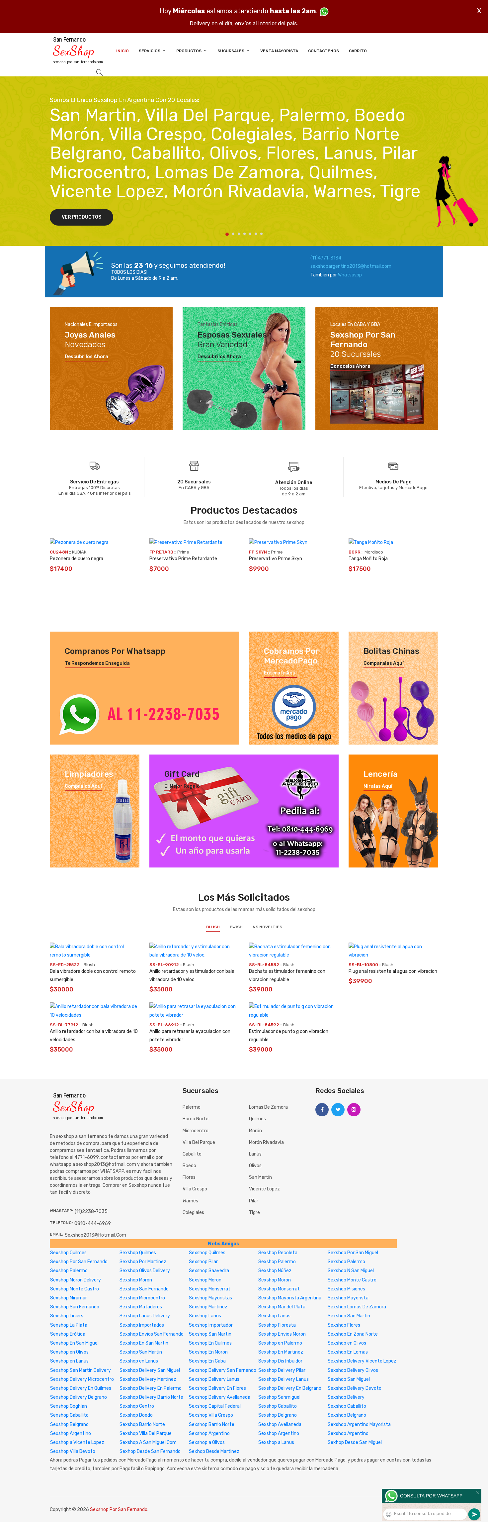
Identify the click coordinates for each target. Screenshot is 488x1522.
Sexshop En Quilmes (210, 1343)
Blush (213, 927)
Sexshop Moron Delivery (75, 1280)
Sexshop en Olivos (347, 1343)
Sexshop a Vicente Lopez (77, 1442)
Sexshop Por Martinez (143, 1262)
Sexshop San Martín (141, 1352)
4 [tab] (244, 234)
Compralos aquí (83, 786)
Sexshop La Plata (68, 1325)
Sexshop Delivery (346, 1397)
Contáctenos (323, 51)
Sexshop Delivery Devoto (354, 1388)
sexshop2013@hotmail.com (95, 1235)
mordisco (374, 552)
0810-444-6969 (92, 1223)
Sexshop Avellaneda (279, 1424)
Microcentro (195, 1131)
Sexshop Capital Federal (215, 1406)
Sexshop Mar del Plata (281, 1307)
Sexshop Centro (137, 1406)
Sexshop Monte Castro (352, 1280)
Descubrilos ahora (86, 357)
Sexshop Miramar (68, 1298)
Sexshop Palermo (277, 1262)
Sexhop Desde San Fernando (150, 1451)
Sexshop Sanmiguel (279, 1397)
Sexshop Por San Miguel (353, 1253)
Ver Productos (81, 217)
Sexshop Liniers (66, 1316)
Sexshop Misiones (346, 1289)
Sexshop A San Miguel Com (148, 1442)
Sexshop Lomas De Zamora (357, 1307)
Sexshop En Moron (208, 1352)
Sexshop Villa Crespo (211, 1415)
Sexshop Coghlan (68, 1406)
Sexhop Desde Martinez (214, 1451)
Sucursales (231, 51)
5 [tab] (250, 234)
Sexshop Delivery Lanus (214, 1379)
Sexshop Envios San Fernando (152, 1334)
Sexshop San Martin (349, 1316)
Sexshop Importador (211, 1325)
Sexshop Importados (142, 1325)
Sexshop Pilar (203, 1262)
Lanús (255, 1154)
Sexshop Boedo (136, 1415)
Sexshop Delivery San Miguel (150, 1370)
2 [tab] (233, 234)
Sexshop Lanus (205, 1316)
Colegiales (193, 1212)
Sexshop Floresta (277, 1325)
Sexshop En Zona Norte (353, 1334)
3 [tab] (239, 234)
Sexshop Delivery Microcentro (82, 1379)
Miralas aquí (378, 786)
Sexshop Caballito (277, 1406)
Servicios (150, 51)
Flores (189, 1177)
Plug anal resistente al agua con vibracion (393, 971)
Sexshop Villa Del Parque (146, 1433)
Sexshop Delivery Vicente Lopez (362, 1361)
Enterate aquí (280, 673)
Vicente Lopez (264, 1189)
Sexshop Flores (344, 1325)
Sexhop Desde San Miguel (355, 1442)
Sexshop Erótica (67, 1334)
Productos (189, 51)
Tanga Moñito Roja (368, 558)
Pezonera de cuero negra (76, 558)
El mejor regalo (182, 786)
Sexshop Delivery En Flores (217, 1388)
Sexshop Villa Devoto (72, 1451)
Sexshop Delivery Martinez (148, 1379)
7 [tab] (261, 234)
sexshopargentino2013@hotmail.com (350, 266)
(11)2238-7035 (91, 1211)
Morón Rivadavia (266, 1142)
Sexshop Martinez (208, 1307)
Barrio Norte (195, 1119)
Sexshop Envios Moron (282, 1334)
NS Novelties (267, 927)
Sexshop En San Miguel (74, 1343)
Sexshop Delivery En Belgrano (289, 1388)
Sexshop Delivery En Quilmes (80, 1388)
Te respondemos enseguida (97, 663)
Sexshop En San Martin (144, 1343)
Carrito (358, 51)
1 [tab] (227, 234)
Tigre (254, 1212)
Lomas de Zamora (268, 1107)
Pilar (253, 1201)
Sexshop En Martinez (280, 1352)
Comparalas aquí (384, 663)
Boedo (189, 1165)
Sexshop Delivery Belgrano (78, 1397)
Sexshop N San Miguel (351, 1270)
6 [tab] (256, 234)
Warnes (190, 1201)
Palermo (192, 1107)
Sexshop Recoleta (277, 1253)
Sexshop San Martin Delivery (80, 1370)
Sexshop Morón (136, 1280)
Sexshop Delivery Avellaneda (219, 1397)
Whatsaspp (350, 275)
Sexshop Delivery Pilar (281, 1370)
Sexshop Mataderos (141, 1307)
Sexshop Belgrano (277, 1415)
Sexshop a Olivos (207, 1442)
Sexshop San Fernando (144, 1289)
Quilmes (257, 1119)
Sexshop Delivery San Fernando (222, 1370)
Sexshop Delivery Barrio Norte (151, 1397)
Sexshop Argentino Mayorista (359, 1424)
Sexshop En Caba (207, 1361)
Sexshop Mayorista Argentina (289, 1298)
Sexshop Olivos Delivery (145, 1270)
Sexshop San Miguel (349, 1379)
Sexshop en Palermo (280, 1343)
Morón (255, 1131)
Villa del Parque (199, 1142)
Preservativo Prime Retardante (183, 558)
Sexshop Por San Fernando (79, 1262)
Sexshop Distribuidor (280, 1361)
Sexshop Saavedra (209, 1270)
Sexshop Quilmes (68, 1253)
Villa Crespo (195, 1189)
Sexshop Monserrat (209, 1289)
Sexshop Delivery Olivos (353, 1370)
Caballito (192, 1154)
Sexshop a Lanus (276, 1442)
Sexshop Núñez (274, 1270)
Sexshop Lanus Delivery (145, 1316)
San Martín (260, 1177)
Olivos (255, 1165)
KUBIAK (79, 552)
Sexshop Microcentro (142, 1298)
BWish (236, 927)
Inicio (122, 51)
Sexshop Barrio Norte (142, 1424)
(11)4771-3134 (325, 258)
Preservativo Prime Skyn (275, 558)
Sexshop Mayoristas (210, 1298)
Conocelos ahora (350, 366)
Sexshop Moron (205, 1280)
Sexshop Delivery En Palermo (151, 1388)
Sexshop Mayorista (348, 1298)
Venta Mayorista (279, 51)
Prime (183, 552)
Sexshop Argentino (70, 1433)
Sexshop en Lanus (69, 1361)
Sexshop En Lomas (348, 1352)
